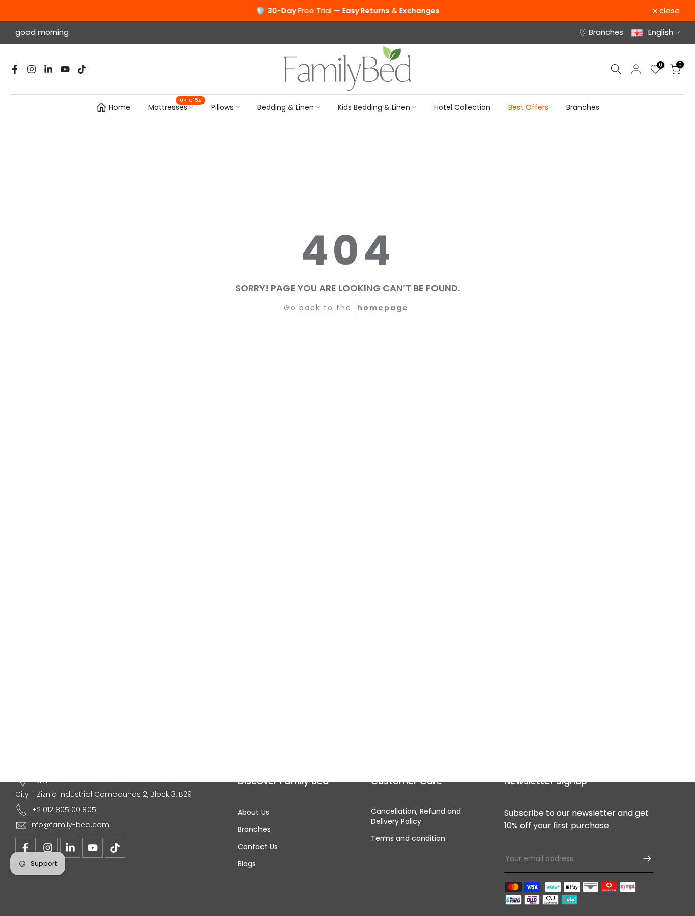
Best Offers (528, 107)
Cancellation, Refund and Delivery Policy (416, 816)
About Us (253, 812)
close (31, 10)
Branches (606, 32)
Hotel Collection (462, 107)
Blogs (247, 864)
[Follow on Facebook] (14, 69)
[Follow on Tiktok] (81, 69)
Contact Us (258, 847)
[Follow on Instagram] (31, 69)
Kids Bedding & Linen (374, 107)
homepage (383, 307)
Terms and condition (408, 838)
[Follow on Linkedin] (48, 69)
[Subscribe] (642, 858)
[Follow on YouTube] (65, 69)
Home (119, 107)
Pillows (222, 107)
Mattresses (174, 107)
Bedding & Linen (285, 107)
